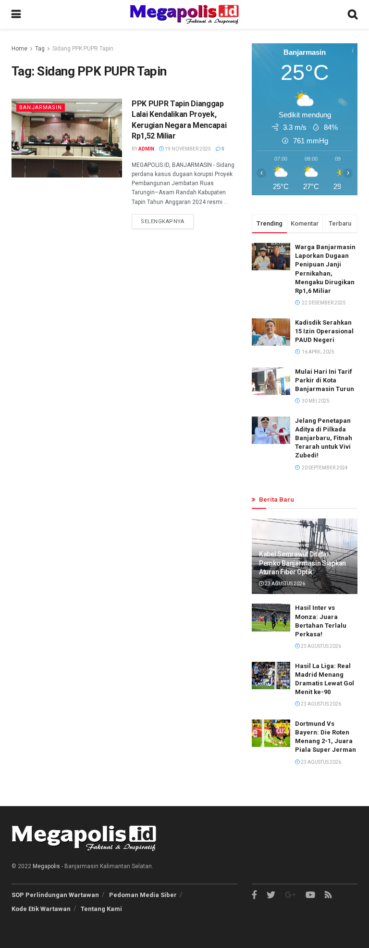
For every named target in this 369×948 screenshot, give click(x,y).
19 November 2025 (187, 149)
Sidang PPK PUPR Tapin (82, 48)
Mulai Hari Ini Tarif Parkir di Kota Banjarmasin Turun (324, 380)
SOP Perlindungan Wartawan (55, 894)
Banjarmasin (40, 107)
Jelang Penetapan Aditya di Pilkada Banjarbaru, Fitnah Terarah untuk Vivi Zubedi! (323, 438)
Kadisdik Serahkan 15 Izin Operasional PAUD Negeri (324, 331)
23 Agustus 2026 (284, 583)
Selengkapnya (162, 221)
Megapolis (46, 866)
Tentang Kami (101, 908)
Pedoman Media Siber (143, 894)
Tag (40, 48)
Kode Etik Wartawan (41, 908)
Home (19, 48)
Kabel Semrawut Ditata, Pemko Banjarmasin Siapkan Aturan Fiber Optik (302, 562)
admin (146, 149)
